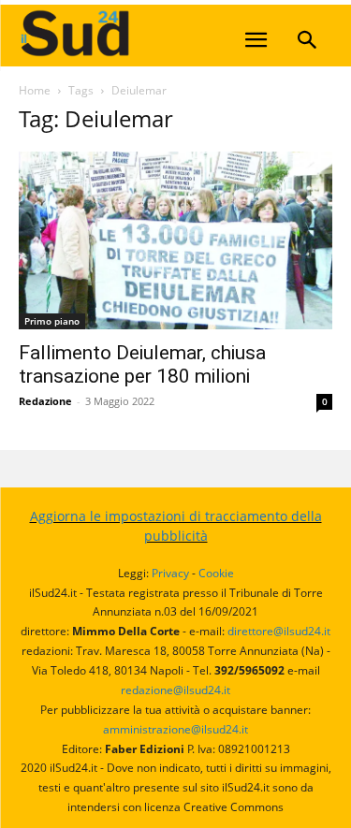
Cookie (216, 573)
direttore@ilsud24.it (278, 631)
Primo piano (52, 320)
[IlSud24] (159, 33)
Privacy (170, 573)
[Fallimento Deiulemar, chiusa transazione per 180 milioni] (175, 240)
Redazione (45, 401)
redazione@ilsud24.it (175, 690)
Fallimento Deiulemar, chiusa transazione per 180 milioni (142, 364)
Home (35, 90)
